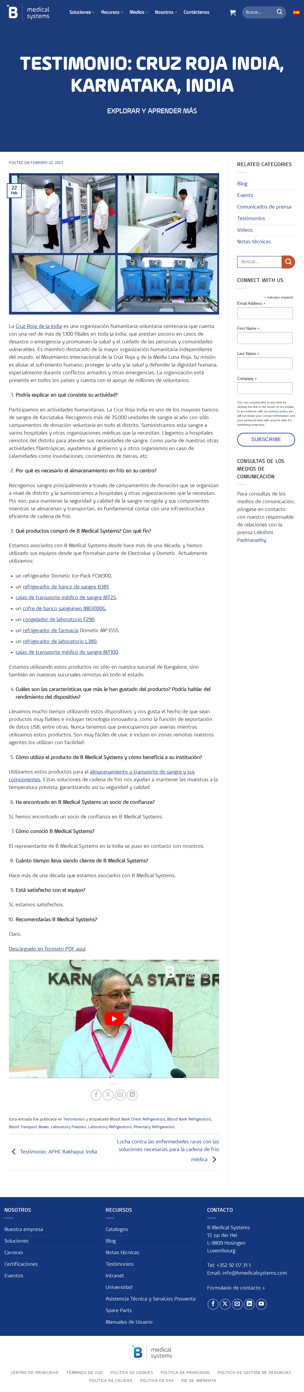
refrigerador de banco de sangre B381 (65, 587)
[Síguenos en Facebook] (213, 1304)
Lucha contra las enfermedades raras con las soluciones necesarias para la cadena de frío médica (168, 1150)
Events (245, 195)
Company (247, 378)
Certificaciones (21, 1264)
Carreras (13, 1252)
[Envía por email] (120, 1095)
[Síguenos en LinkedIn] (249, 1304)
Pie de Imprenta (198, 1381)
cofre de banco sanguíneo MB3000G (64, 608)
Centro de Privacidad (35, 1373)
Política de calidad (110, 1381)
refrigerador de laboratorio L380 (59, 641)
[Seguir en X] (225, 1304)
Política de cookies (131, 1373)
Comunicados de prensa (264, 207)
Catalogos (117, 1229)
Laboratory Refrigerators (110, 1127)
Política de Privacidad (185, 1373)
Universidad (119, 1287)
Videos (245, 230)
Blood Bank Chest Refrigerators (137, 1119)
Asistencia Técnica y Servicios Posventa (151, 1299)
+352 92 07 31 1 (234, 1265)
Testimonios (74, 1119)
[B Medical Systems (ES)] (28, 12)
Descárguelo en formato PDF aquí (47, 949)
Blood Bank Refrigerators (189, 1119)
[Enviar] (279, 12)
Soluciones (80, 12)
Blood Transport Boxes (29, 1127)
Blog (242, 184)
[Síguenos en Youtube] (261, 1304)
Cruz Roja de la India (39, 326)
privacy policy (278, 411)
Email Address (251, 303)
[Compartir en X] (108, 1095)
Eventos (13, 1276)
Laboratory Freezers (68, 1127)
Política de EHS (157, 1381)
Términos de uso (84, 1373)
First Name (248, 328)
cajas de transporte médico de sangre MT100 (67, 652)
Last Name (248, 353)
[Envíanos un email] (237, 1304)
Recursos (110, 12)
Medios (137, 12)
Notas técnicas (254, 241)
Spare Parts (119, 1310)
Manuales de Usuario (129, 1322)
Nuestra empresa (23, 1229)
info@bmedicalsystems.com (254, 1273)
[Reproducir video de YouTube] (114, 1019)
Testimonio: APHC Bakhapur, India (58, 1152)
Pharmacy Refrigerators (154, 1127)
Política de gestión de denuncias (254, 1373)
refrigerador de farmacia (50, 630)
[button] (233, 12)
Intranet (115, 1276)
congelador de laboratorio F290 (58, 619)
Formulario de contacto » (236, 1288)
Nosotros (164, 12)
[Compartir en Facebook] (96, 1095)
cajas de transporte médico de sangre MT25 (66, 597)
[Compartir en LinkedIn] (132, 1095)
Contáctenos (196, 12)
